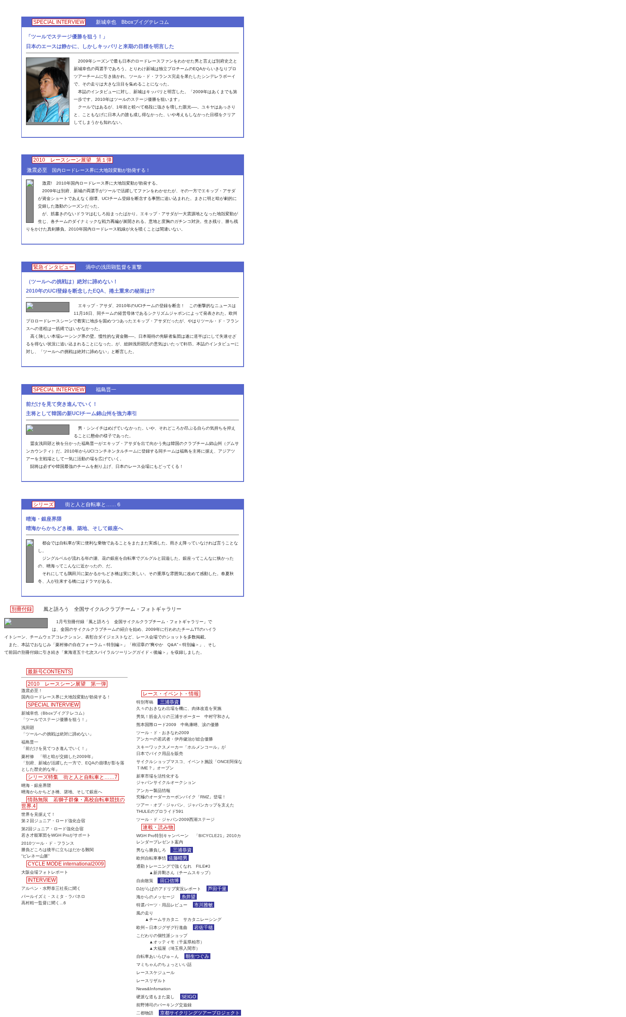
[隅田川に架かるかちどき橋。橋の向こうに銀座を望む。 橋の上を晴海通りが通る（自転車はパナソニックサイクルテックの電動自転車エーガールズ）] (29, 545)
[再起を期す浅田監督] (29, 307)
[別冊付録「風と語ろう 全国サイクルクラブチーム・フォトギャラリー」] (8, 623)
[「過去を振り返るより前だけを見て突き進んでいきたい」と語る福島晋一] (29, 430)
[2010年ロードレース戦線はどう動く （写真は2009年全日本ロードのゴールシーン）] (29, 185)
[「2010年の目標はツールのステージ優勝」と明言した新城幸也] (47, 120)
